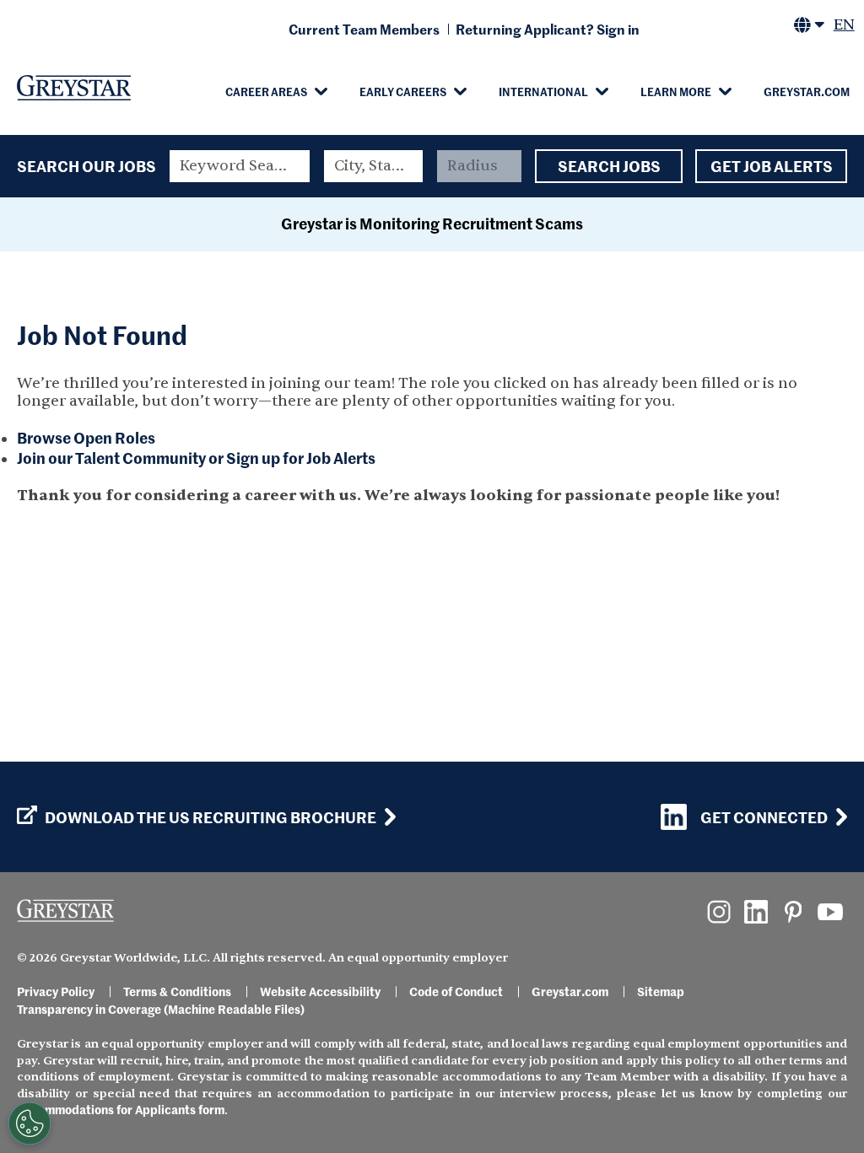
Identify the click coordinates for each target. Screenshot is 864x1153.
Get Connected (764, 816)
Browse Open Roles (86, 437)
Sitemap (660, 991)
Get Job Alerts (771, 165)
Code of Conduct (456, 991)
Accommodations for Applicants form (120, 1109)
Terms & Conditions (177, 991)
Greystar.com (807, 91)
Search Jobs (609, 165)
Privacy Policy (55, 991)
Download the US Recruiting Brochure (210, 817)
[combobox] (373, 166)
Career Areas (266, 91)
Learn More (675, 91)
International (543, 91)
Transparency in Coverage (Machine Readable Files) (161, 1008)
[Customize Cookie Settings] (29, 1123)
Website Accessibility (320, 991)
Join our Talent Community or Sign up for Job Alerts (196, 457)
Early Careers (402, 91)
